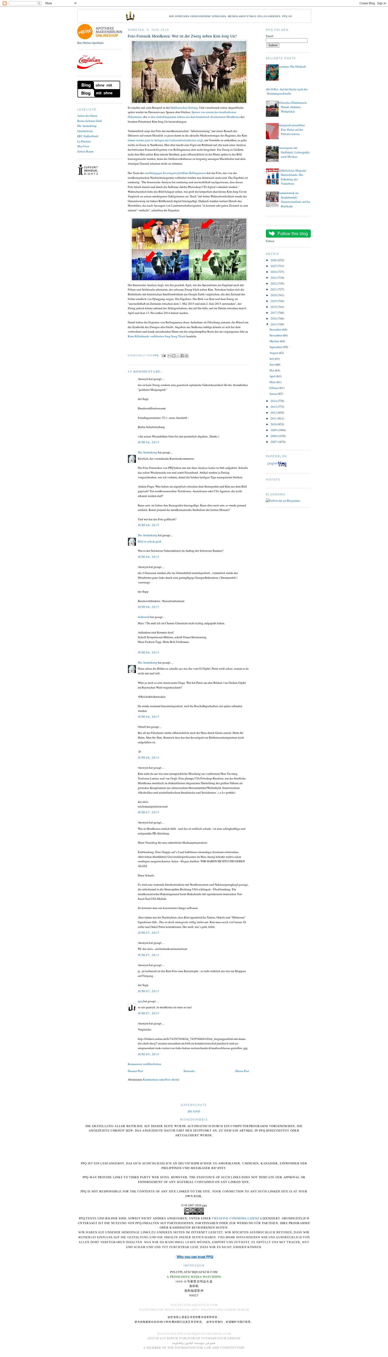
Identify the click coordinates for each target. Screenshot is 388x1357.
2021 (274, 289)
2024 (274, 272)
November (276, 335)
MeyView (83, 146)
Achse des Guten (87, 116)
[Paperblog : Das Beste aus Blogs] (277, 467)
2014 (274, 401)
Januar (273, 394)
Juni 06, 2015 (148, 442)
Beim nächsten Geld (89, 121)
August (274, 353)
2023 (274, 278)
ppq (140, 1001)
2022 (274, 283)
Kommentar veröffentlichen (144, 1064)
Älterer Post (242, 1071)
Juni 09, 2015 (148, 1054)
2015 (274, 324)
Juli (272, 359)
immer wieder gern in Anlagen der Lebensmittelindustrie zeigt (165, 140)
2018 (274, 307)
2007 (274, 442)
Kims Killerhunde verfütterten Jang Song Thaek (157, 336)
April (272, 376)
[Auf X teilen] (178, 355)
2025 (274, 266)
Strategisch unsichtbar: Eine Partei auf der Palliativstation (291, 129)
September (276, 347)
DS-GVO (194, 1111)
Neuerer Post (135, 1071)
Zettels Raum (85, 151)
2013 (274, 407)
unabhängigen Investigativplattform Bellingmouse (175, 173)
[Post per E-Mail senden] (164, 355)
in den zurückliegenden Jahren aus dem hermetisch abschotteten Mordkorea (194, 117)
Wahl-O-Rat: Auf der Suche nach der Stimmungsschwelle (286, 91)
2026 (274, 260)
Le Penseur (83, 141)
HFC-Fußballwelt (87, 136)
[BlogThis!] (174, 355)
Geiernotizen (85, 131)
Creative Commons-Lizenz (236, 1218)
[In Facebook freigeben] (182, 355)
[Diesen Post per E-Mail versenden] (169, 355)
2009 (274, 430)
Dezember (275, 329)
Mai (272, 370)
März (272, 382)
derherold (144, 617)
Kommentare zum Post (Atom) (161, 1079)
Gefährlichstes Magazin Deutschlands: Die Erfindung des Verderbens (292, 177)
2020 (274, 295)
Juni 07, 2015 (148, 812)
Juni (272, 364)
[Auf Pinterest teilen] (186, 355)
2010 (274, 424)
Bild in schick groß (149, 541)
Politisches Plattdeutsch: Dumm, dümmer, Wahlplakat (292, 107)
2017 (274, 313)
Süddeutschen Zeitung (184, 108)
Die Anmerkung (87, 126)
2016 (274, 318)
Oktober (274, 341)
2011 (274, 418)
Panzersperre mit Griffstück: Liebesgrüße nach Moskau (294, 152)
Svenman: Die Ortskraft (292, 66)
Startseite (189, 1071)
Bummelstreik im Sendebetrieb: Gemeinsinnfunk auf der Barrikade (294, 199)
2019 (274, 301)
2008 (274, 436)
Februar (274, 388)
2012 (274, 412)
